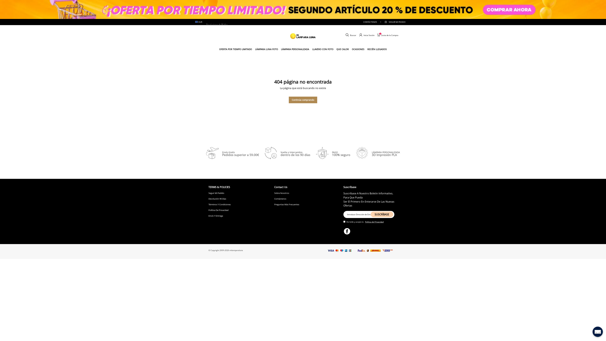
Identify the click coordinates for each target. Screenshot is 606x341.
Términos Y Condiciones (219, 204)
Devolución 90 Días (217, 198)
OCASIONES (358, 49)
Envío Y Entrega (215, 215)
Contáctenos (370, 22)
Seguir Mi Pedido (216, 193)
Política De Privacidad (218, 210)
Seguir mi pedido (397, 22)
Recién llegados (377, 49)
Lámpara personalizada (295, 49)
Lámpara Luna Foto (266, 49)
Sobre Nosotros (281, 193)
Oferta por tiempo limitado (235, 49)
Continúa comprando (303, 99)
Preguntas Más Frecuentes (286, 204)
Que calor (342, 49)
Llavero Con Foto (322, 49)
